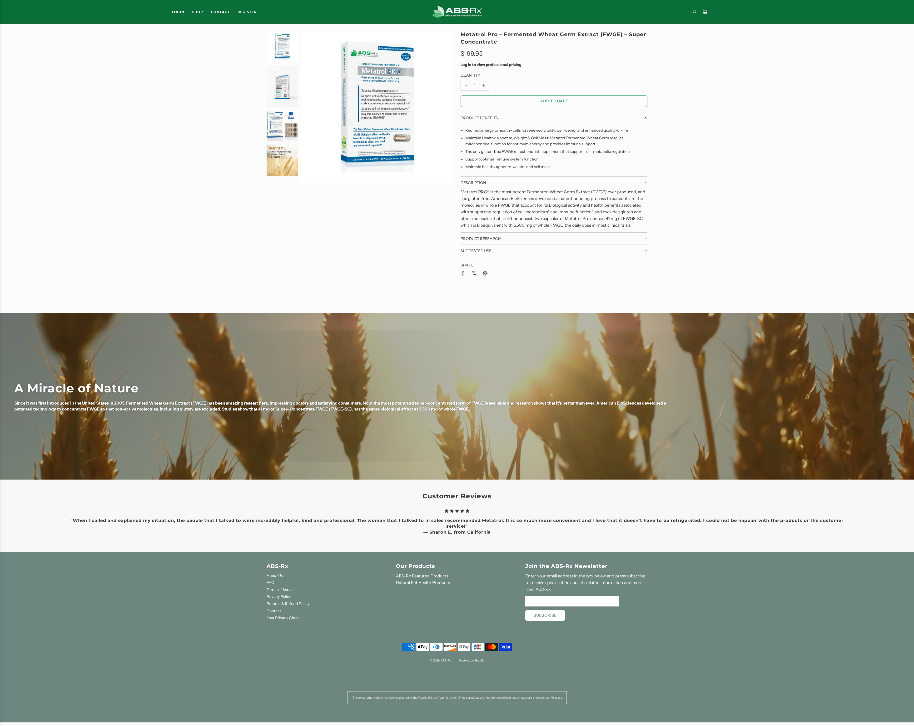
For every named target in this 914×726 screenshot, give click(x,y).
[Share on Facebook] (463, 273)
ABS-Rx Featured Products (422, 575)
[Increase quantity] (483, 85)
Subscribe (545, 615)
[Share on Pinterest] (485, 273)
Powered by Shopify (471, 660)
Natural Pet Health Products (423, 582)
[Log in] (694, 12)
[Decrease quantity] (466, 85)
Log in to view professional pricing (491, 64)
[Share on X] (474, 273)
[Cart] (705, 12)
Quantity (470, 75)
